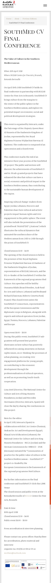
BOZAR (28, 496)
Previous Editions (30, 19)
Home (8, 19)
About (17, 19)
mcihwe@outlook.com (15, 553)
